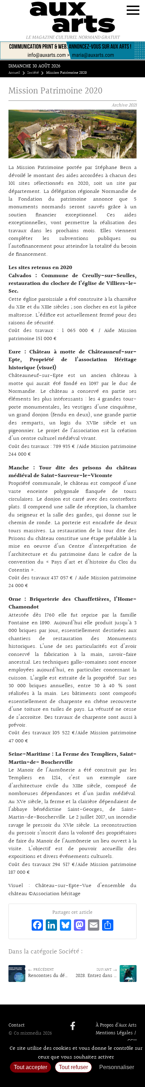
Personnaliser (116, 1067)
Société (33, 73)
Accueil (14, 73)
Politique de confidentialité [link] (72, 1078)
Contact (16, 1025)
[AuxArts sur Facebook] (72, 1026)
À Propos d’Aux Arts (116, 1025)
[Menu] (133, 10)
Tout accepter (30, 1067)
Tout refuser (73, 1067)
